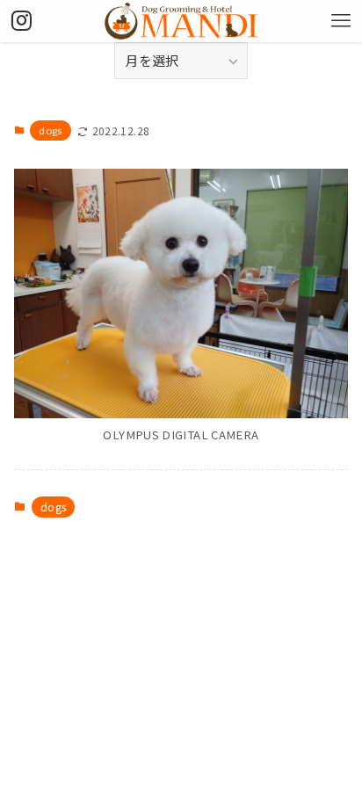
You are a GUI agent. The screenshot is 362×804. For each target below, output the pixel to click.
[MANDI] (181, 21)
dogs (50, 130)
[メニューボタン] (341, 21)
